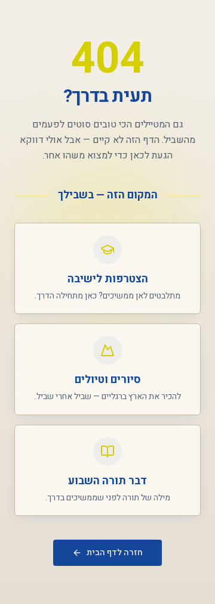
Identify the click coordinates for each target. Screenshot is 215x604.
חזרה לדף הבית (115, 552)
